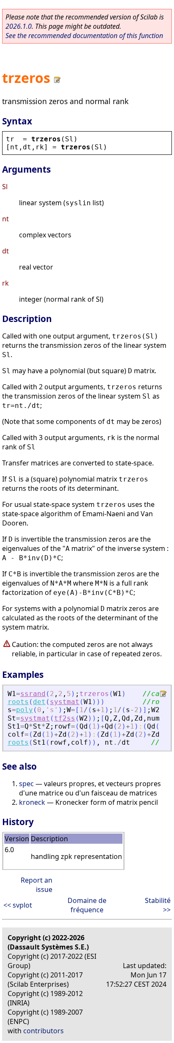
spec (26, 783)
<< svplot (17, 905)
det (39, 702)
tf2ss (64, 718)
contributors (43, 1030)
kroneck (32, 802)
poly (24, 710)
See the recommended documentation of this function (84, 35)
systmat (64, 702)
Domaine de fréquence (87, 905)
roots (18, 702)
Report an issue (36, 884)
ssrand (33, 694)
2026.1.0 (18, 26)
